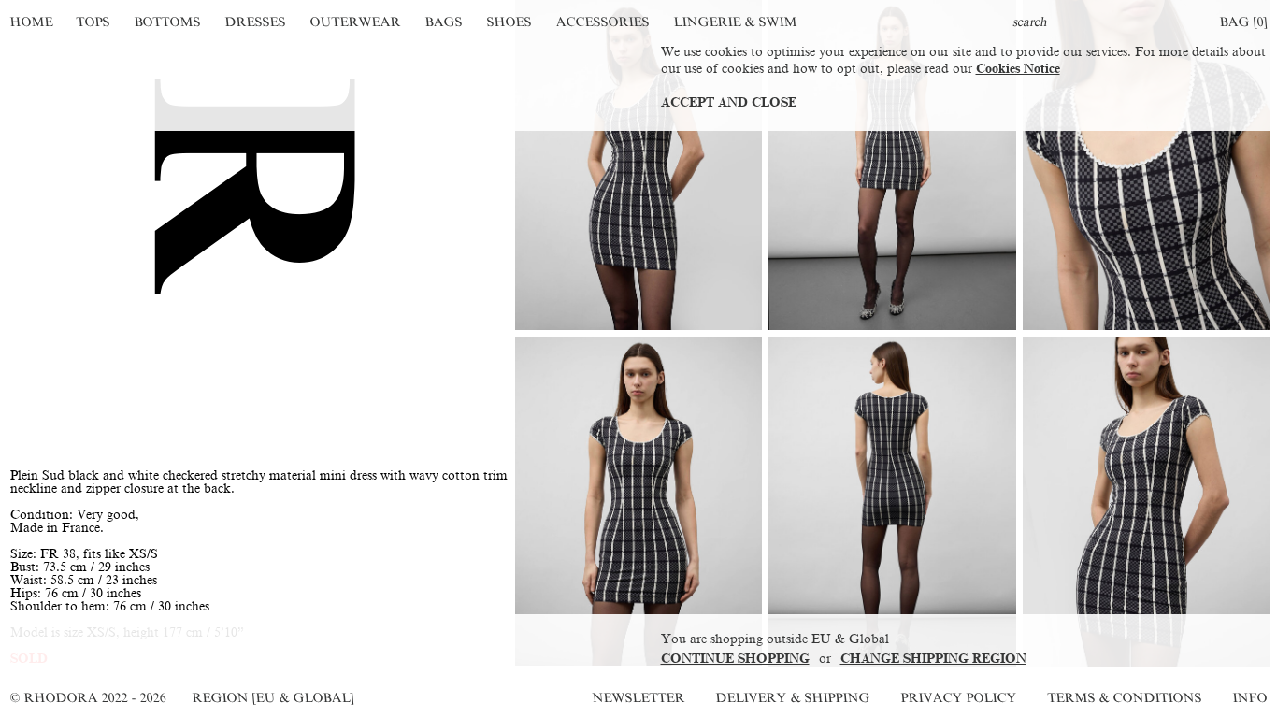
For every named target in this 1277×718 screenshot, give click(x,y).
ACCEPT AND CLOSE (728, 102)
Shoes (509, 22)
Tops (94, 22)
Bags (443, 22)
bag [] (1243, 22)
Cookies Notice (1018, 69)
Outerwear (355, 22)
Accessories (602, 22)
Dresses (255, 22)
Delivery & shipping (792, 698)
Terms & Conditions (1124, 698)
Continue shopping (735, 659)
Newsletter (638, 698)
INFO (1250, 698)
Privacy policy (958, 698)
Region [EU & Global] (273, 698)
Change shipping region (933, 659)
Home (31, 22)
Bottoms (168, 22)
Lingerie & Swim (735, 22)
